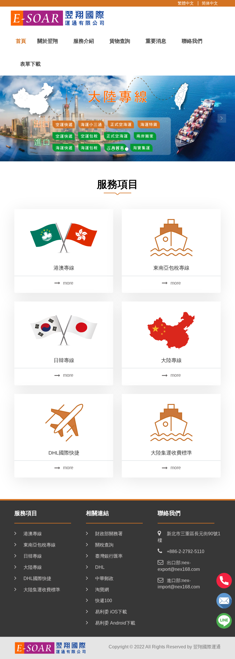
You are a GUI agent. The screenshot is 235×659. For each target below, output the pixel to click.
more (68, 283)
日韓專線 (64, 360)
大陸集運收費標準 (171, 453)
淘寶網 (102, 589)
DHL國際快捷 (63, 453)
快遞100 (103, 600)
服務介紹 (83, 41)
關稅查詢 (104, 544)
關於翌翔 (47, 41)
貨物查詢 (119, 41)
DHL (100, 567)
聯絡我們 (192, 41)
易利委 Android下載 (115, 623)
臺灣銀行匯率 (109, 556)
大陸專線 (171, 360)
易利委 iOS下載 (111, 611)
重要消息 (156, 41)
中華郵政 (104, 578)
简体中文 (210, 3)
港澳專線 (64, 268)
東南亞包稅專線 (171, 268)
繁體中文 (186, 3)
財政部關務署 (109, 533)
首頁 (21, 41)
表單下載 (30, 64)
